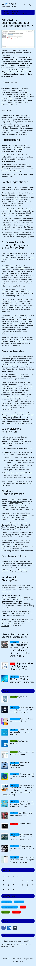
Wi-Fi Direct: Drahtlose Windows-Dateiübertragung (19, 785)
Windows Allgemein (9, 930)
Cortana (8, 610)
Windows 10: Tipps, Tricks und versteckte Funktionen (21, 699)
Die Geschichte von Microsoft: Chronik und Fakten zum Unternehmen (21, 857)
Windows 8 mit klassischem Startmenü (20, 773)
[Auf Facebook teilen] (3, 951)
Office (23, 930)
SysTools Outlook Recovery (21, 762)
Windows (16, 11)
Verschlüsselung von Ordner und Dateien (21, 834)
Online (12, 353)
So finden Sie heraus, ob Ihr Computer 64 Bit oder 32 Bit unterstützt (21, 730)
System (24, 13)
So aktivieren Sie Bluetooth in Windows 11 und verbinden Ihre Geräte (22, 824)
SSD (6, 586)
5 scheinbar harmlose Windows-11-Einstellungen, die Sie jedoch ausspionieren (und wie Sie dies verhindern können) (16, 810)
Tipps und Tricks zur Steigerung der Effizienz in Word (21, 686)
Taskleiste (8, 309)
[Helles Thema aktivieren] (30, 5)
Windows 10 (11, 13)
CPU (8, 400)
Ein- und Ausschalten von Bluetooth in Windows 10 (20, 796)
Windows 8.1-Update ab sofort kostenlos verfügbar (21, 752)
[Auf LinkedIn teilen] (9, 951)
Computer (19, 147)
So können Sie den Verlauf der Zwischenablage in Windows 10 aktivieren (21, 881)
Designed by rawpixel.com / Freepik (14, 964)
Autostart (21, 273)
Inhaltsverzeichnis (10, 81)
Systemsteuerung (22, 215)
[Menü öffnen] (33, 5)
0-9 (3, 899)
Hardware (5, 646)
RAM (28, 125)
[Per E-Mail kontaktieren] (15, 951)
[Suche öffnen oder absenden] (25, 5)
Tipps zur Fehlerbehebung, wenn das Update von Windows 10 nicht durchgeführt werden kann (20, 669)
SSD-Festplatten (25, 844)
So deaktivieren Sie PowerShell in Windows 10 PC (21, 868)
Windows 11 (6, 925)
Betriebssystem (16, 516)
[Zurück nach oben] (30, 961)
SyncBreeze (22, 717)
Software (5, 935)
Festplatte (23, 584)
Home (5, 11)
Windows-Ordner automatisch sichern (21, 740)
